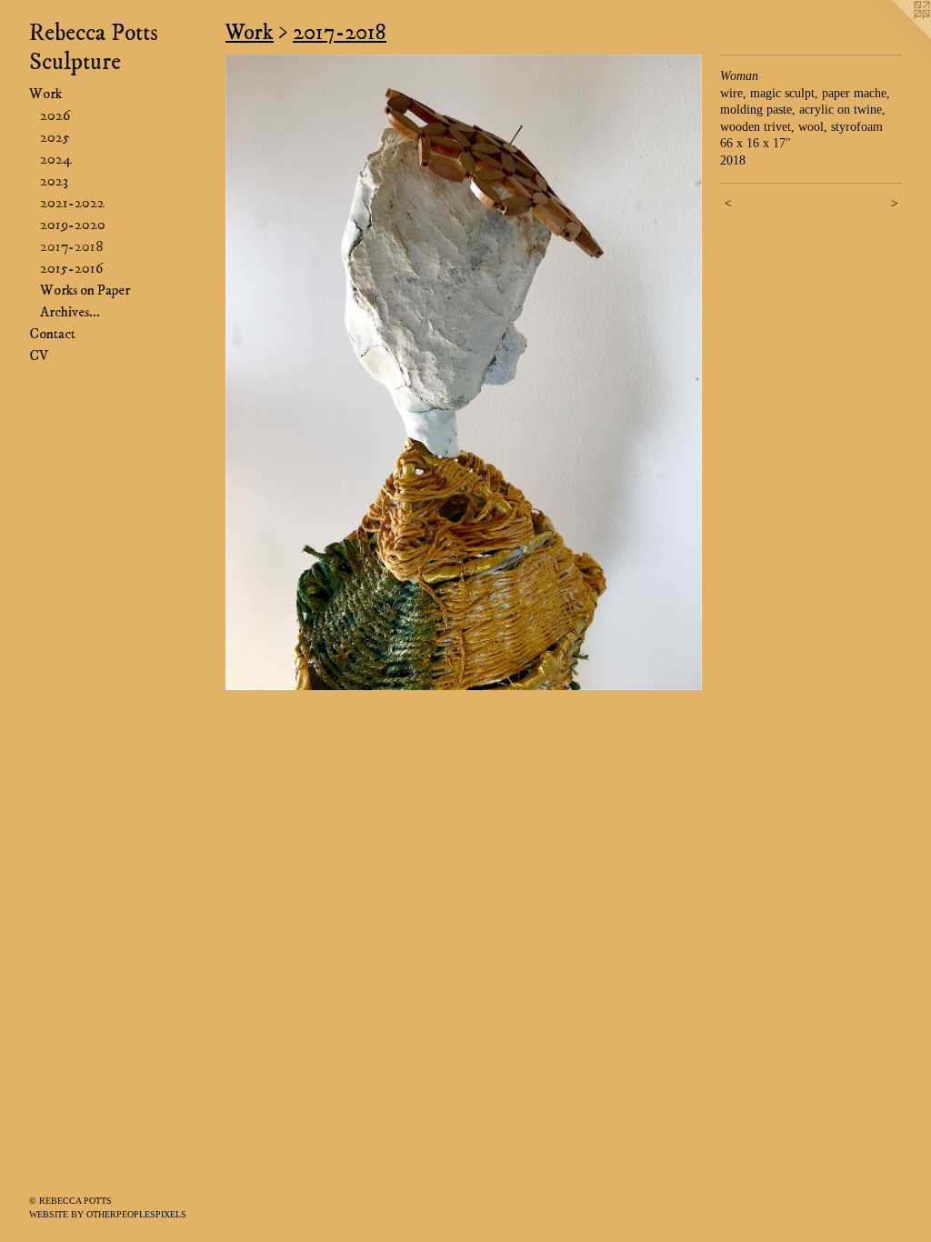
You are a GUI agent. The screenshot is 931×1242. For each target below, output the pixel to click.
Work (45, 94)
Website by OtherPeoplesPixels (107, 1214)
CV (38, 355)
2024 (56, 159)
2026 (55, 115)
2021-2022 (72, 203)
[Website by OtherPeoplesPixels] (894, 36)
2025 (55, 137)
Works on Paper (85, 290)
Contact (52, 334)
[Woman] (463, 372)
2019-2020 (72, 224)
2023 (54, 181)
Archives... (70, 312)
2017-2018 (71, 246)
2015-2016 (71, 268)
